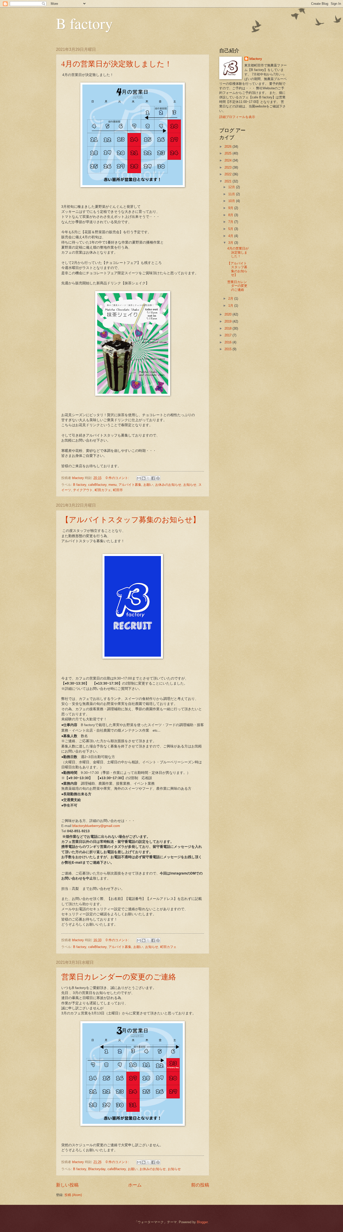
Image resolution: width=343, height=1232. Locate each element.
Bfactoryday (96, 1169)
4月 (231, 236)
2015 (228, 349)
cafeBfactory (97, 485)
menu (112, 485)
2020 (228, 314)
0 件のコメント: (118, 478)
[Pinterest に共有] (157, 478)
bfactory (255, 59)
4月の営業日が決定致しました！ (116, 63)
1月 (231, 305)
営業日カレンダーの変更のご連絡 (118, 976)
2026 (228, 146)
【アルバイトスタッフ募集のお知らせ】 (130, 519)
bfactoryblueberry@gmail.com (96, 826)
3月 (231, 243)
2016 (228, 342)
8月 (231, 215)
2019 (228, 321)
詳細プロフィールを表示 (237, 117)
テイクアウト (83, 490)
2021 (228, 181)
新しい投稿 (67, 1184)
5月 (231, 229)
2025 (228, 153)
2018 (228, 328)
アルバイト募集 (130, 485)
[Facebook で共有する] (153, 478)
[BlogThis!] (143, 478)
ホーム (135, 1184)
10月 (232, 201)
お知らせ (189, 485)
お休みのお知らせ (168, 485)
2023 (228, 167)
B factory (84, 23)
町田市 (118, 490)
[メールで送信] (138, 478)
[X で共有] (148, 478)
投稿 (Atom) (73, 1195)
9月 (231, 208)
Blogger (202, 1222)
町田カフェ (103, 490)
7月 (231, 222)
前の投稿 (200, 1184)
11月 (232, 194)
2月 (231, 298)
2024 (228, 160)
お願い (148, 485)
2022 (228, 174)
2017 (228, 335)
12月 (232, 187)
